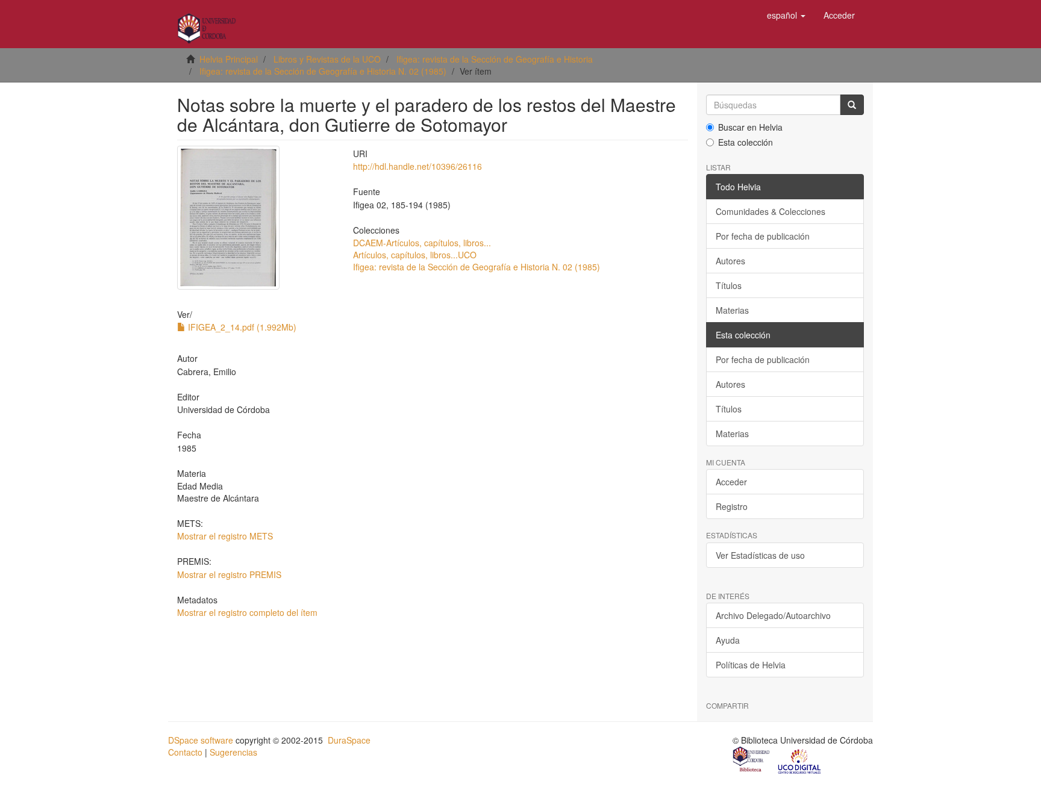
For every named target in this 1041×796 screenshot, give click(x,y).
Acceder (731, 482)
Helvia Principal (228, 59)
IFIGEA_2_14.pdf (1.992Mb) (241, 327)
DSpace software (200, 740)
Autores (730, 261)
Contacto (185, 752)
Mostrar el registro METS (225, 536)
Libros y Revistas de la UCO (327, 59)
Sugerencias (233, 752)
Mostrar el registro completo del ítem (247, 612)
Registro (732, 506)
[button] (786, 15)
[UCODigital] (800, 760)
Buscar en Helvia (750, 127)
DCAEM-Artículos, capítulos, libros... (422, 243)
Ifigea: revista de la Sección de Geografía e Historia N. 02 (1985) (322, 71)
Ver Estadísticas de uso (760, 555)
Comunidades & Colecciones (770, 211)
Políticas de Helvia (751, 665)
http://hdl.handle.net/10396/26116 (417, 166)
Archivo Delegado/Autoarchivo (773, 615)
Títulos (729, 285)
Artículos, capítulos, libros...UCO (415, 255)
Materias (732, 310)
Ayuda (728, 640)
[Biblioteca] (752, 760)
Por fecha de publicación (763, 236)
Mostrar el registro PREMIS (229, 574)
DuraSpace (349, 740)
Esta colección (745, 142)
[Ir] (852, 105)
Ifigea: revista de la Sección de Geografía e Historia (494, 59)
